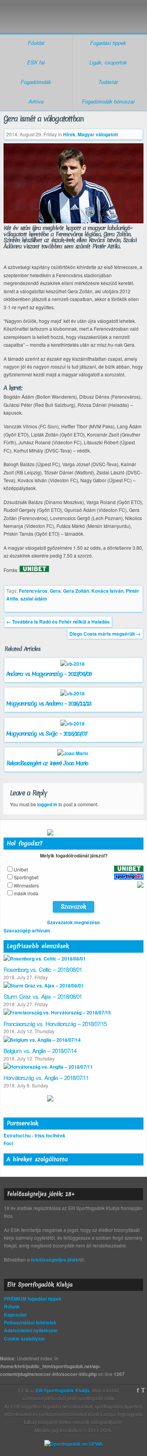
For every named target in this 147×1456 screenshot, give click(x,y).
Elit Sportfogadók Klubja (73, 12)
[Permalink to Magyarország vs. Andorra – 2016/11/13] (73, 693)
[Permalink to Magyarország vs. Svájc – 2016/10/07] (73, 723)
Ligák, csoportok (108, 62)
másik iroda (26, 893)
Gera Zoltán (76, 590)
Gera (55, 590)
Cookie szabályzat (24, 1338)
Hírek (69, 134)
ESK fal (36, 62)
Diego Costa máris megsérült (105, 633)
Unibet (21, 869)
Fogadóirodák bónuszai (108, 101)
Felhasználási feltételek (30, 1322)
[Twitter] (143, 1390)
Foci (8, 1143)
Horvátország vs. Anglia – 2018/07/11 (46, 1077)
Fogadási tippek (108, 42)
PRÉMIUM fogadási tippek (33, 1298)
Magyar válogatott (98, 134)
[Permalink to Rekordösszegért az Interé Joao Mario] (73, 753)
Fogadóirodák (36, 82)
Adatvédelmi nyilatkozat (31, 1330)
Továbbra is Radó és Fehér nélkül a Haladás (58, 621)
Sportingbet (26, 877)
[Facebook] (138, 1390)
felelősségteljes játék (54, 1259)
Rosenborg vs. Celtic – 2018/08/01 (43, 969)
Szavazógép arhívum (27, 930)
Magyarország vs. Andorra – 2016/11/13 (48, 704)
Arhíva (36, 101)
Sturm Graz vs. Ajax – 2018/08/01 (43, 996)
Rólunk (12, 1306)
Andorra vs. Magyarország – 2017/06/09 (48, 674)
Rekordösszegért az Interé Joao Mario (47, 763)
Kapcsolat (15, 1314)
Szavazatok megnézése (73, 922)
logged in (47, 804)
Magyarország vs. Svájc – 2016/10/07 (46, 734)
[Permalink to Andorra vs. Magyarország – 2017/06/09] (73, 663)
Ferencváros (33, 590)
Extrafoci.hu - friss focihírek (34, 1135)
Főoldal (36, 42)
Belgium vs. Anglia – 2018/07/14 (40, 1050)
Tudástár (108, 82)
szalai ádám (33, 598)
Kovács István (107, 590)
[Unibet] (34, 570)
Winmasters (26, 885)
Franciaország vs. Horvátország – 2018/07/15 (55, 1023)
